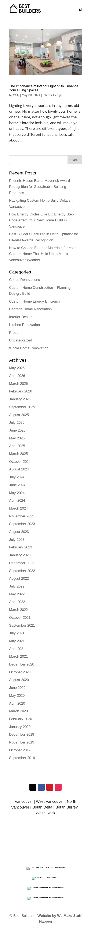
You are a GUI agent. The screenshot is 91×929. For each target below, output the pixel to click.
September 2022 (22, 571)
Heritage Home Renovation (30, 309)
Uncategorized (20, 340)
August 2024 (19, 469)
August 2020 (19, 680)
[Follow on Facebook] (41, 787)
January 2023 (19, 555)
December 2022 (21, 563)
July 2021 (16, 633)
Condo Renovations (24, 280)
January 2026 (19, 399)
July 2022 (16, 586)
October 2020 (19, 672)
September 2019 (22, 758)
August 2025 (19, 415)
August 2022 (19, 578)
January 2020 (19, 727)
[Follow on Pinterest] (49, 787)
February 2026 (20, 391)
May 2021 (17, 641)
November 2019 (21, 742)
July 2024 (16, 477)
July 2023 (16, 540)
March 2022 (18, 610)
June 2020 (17, 688)
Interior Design (52, 95)
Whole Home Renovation (28, 348)
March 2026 (18, 384)
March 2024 (18, 508)
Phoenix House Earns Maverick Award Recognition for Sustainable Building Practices (39, 187)
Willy (16, 95)
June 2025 (17, 430)
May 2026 (17, 368)
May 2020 (17, 696)
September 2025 (22, 407)
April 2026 (17, 376)
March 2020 (18, 711)
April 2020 (17, 703)
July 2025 (16, 423)
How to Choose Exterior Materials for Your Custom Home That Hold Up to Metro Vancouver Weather (42, 254)
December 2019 (21, 734)
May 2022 (17, 594)
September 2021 (22, 625)
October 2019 (19, 750)
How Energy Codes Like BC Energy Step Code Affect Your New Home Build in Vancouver (41, 220)
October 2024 (19, 462)
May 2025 (17, 438)
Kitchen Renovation (24, 325)
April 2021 (17, 649)
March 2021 (18, 656)
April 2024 (17, 500)
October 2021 (19, 618)
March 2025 (18, 454)
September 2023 (22, 524)
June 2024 (17, 485)
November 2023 (21, 516)
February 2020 (20, 719)
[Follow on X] (32, 787)
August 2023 (19, 532)
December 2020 (21, 664)
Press (13, 333)
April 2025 (17, 446)
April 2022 (17, 602)
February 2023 (20, 547)
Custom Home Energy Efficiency (35, 301)
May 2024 (17, 493)
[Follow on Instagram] (58, 787)
